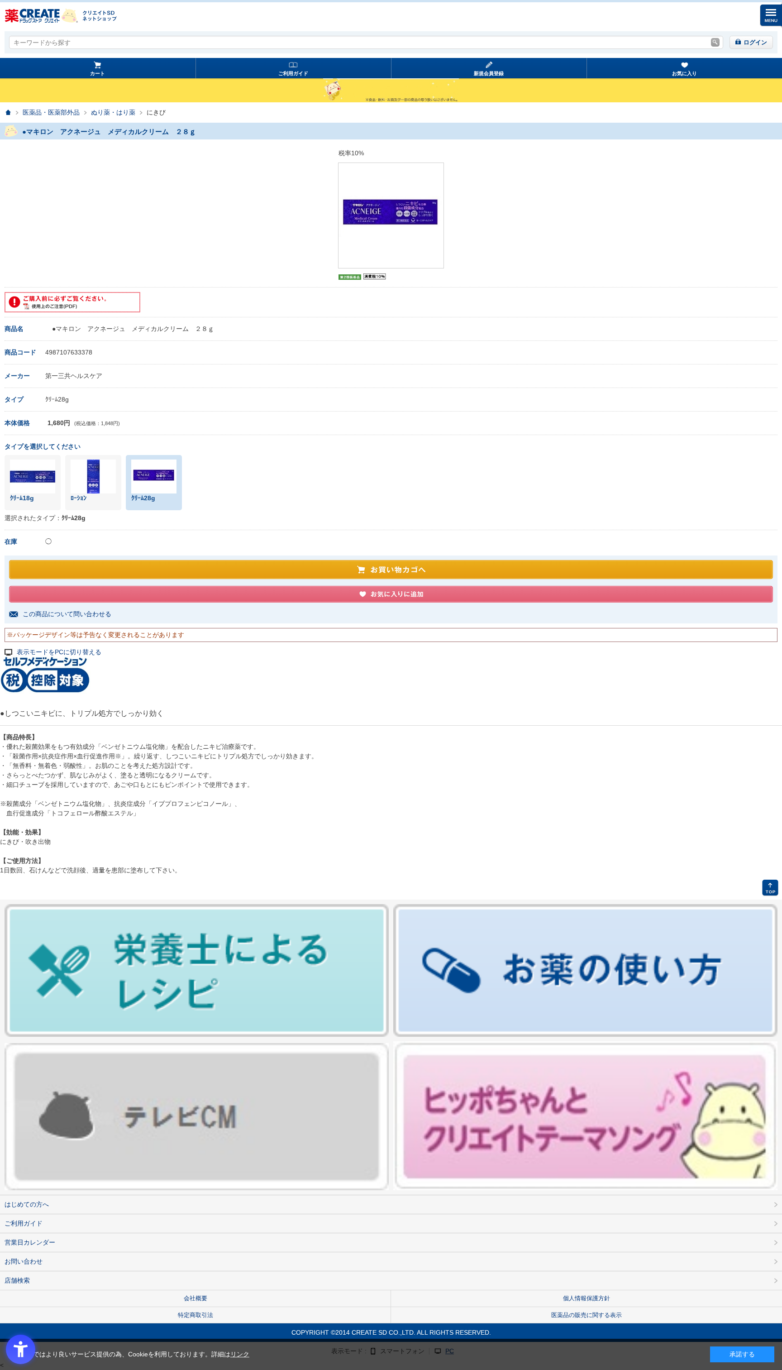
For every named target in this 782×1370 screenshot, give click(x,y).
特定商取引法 (195, 1315)
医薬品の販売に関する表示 (586, 1315)
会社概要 (195, 1298)
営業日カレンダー (30, 1242)
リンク (239, 1354)
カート (97, 73)
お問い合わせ (24, 1261)
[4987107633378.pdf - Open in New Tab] (72, 302)
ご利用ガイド (293, 73)
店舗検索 (17, 1280)
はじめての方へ (27, 1204)
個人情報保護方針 (586, 1298)
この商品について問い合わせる (67, 614)
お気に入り (684, 73)
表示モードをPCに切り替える (59, 652)
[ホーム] (8, 112)
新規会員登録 (489, 73)
